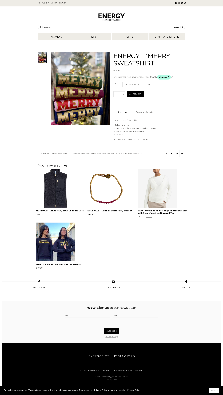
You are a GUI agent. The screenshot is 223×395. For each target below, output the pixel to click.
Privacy (106, 370)
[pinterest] (177, 153)
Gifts (129, 36)
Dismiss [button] (214, 390)
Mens (93, 36)
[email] (182, 153)
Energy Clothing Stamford (111, 356)
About (54, 3)
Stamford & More (167, 36)
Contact (139, 370)
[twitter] (171, 153)
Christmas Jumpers (88, 153)
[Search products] (40, 27)
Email (115, 315)
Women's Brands (115, 153)
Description (123, 112)
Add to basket (135, 94)
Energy (100, 153)
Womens (56, 36)
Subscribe (111, 331)
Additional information (145, 112)
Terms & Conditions (123, 370)
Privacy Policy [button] (133, 390)
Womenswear (136, 153)
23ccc (114, 380)
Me (39, 3)
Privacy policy (112, 337)
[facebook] (166, 153)
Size (116, 83)
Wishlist (45, 3)
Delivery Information (89, 370)
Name (67, 315)
